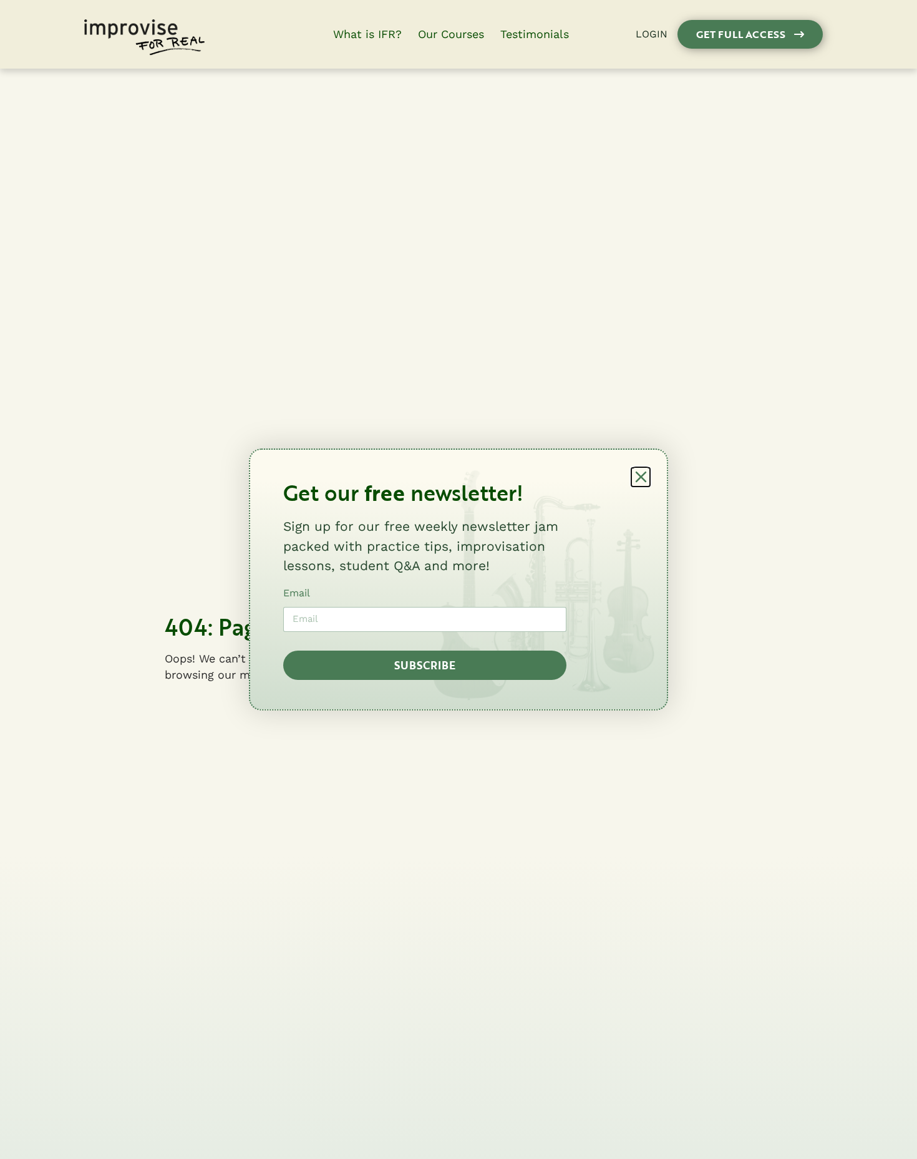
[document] (458, 579)
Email (296, 593)
